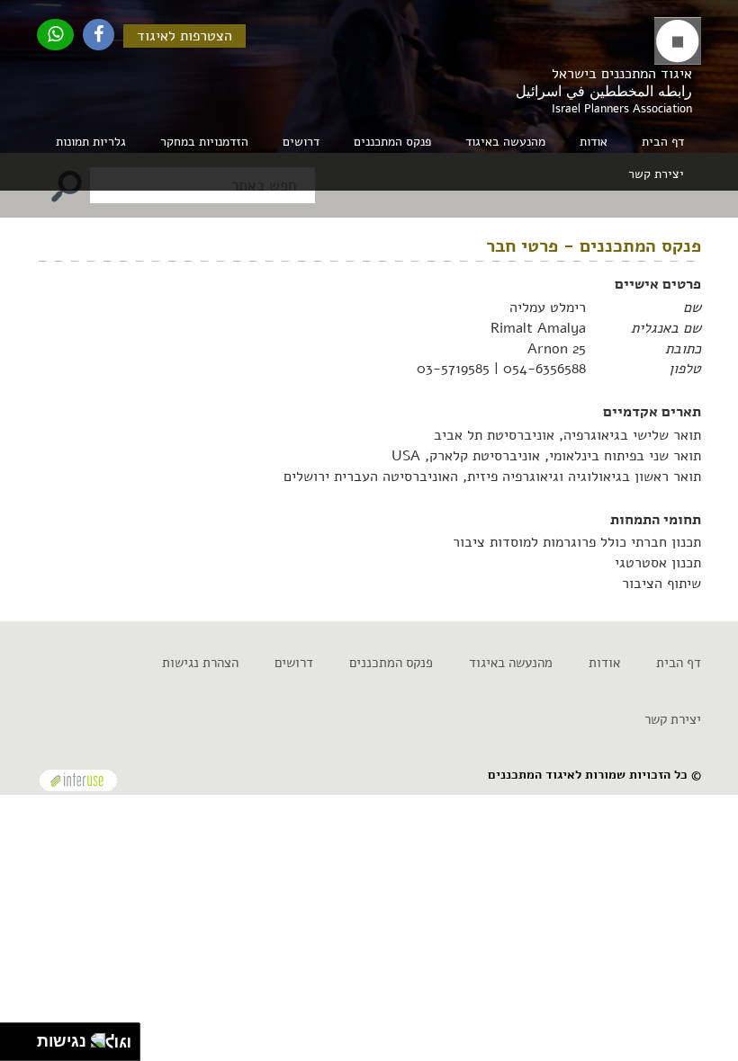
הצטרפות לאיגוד (184, 36)
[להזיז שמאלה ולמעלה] (14, 1037)
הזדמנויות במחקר (204, 141)
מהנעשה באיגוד (511, 663)
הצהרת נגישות (200, 663)
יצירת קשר (656, 174)
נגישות (57, 1041)
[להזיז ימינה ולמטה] (24, 1047)
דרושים (301, 141)
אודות (604, 663)
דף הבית (663, 141)
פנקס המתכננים (392, 141)
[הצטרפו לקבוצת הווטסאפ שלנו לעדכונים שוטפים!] (55, 34)
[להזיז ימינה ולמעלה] (24, 1037)
